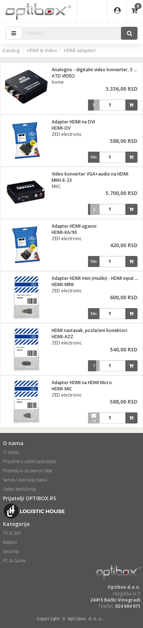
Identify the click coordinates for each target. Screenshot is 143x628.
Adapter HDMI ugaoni (74, 226)
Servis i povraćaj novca (25, 480)
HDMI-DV (61, 128)
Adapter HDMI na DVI (73, 122)
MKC (56, 186)
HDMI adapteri (80, 50)
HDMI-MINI (63, 284)
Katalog (11, 50)
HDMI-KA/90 (64, 232)
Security (11, 551)
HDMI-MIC (62, 389)
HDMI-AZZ (62, 336)
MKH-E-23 (62, 180)
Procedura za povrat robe (27, 471)
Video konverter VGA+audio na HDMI (90, 174)
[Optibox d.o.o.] (38, 11)
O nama (11, 452)
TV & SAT (12, 533)
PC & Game (14, 560)
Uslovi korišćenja (19, 489)
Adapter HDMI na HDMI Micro (82, 382)
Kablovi (10, 542)
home (58, 82)
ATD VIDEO (63, 76)
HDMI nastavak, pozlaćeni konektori (89, 330)
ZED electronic (67, 134)
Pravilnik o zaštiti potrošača (29, 461)
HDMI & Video (42, 50)
